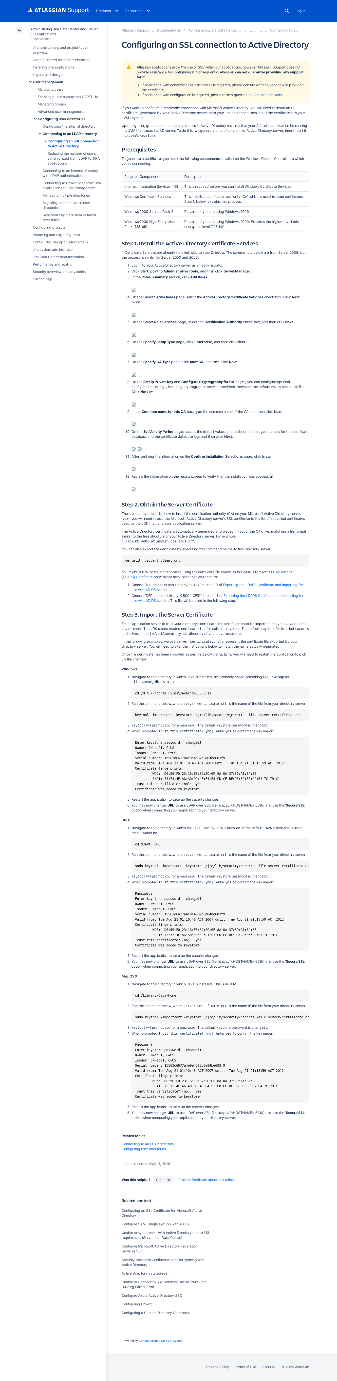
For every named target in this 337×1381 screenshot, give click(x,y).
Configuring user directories (61, 119)
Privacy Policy (217, 1367)
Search (287, 11)
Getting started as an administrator (61, 60)
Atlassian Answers (267, 95)
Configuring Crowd (137, 1304)
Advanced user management (61, 111)
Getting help (42, 279)
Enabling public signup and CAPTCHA (68, 97)
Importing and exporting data (56, 235)
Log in (300, 11)
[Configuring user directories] (261, 30)
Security (268, 1367)
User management (48, 82)
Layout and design (48, 74)
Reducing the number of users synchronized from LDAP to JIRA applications (74, 158)
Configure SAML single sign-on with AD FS (155, 1224)
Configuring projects (49, 227)
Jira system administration (54, 249)
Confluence (146, 1341)
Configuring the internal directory (69, 126)
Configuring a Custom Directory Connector (155, 1313)
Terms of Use (245, 1367)
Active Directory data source (144, 1273)
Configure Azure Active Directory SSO (152, 1295)
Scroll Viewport (171, 1341)
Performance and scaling (53, 264)
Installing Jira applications (53, 67)
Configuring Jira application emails (60, 242)
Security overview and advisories (59, 271)
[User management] (251, 30)
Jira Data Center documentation (58, 257)
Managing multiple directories (66, 195)
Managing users (50, 89)
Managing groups (52, 104)
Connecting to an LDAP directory (70, 134)
